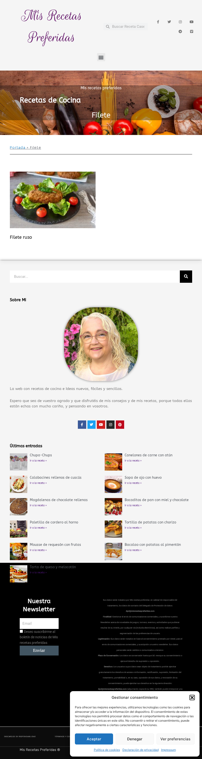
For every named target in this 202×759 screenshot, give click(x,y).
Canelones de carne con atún (148, 455)
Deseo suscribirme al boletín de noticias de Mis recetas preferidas (39, 637)
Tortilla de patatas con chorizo (150, 522)
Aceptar (94, 739)
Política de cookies (107, 750)
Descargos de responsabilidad (20, 737)
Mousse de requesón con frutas (55, 545)
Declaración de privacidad (140, 750)
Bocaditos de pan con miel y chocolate (157, 500)
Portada (17, 147)
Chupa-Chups (41, 455)
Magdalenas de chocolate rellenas (59, 500)
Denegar (134, 739)
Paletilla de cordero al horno (54, 522)
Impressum (168, 750)
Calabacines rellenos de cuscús (56, 478)
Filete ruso (21, 237)
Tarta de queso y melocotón (53, 567)
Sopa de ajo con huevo (143, 478)
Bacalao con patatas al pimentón (153, 545)
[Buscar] (186, 276)
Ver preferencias (175, 739)
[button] (192, 697)
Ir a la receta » (38, 460)
